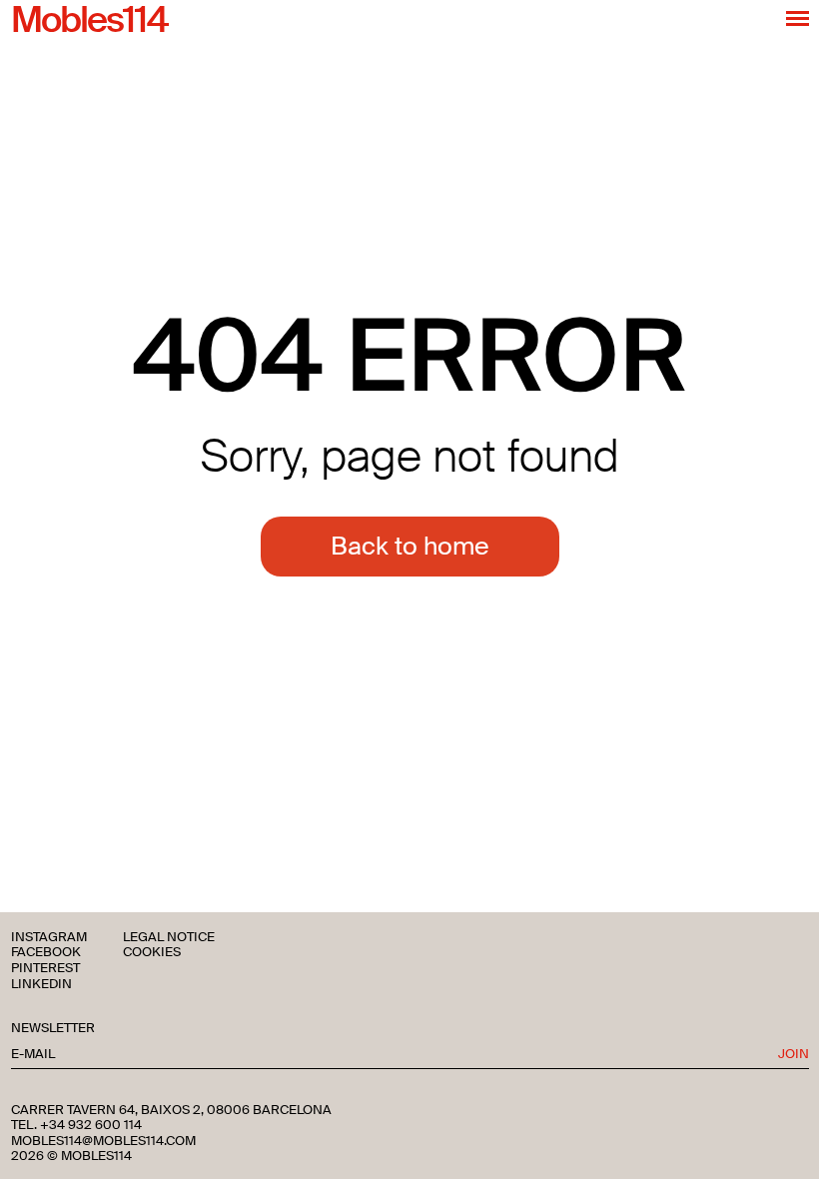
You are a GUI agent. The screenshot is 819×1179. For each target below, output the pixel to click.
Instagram (49, 937)
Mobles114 (89, 21)
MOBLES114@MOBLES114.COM (103, 1141)
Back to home (410, 546)
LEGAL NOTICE (169, 937)
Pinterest (45, 968)
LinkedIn (41, 984)
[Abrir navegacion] (797, 18)
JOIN (793, 1054)
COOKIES (152, 952)
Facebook (46, 952)
